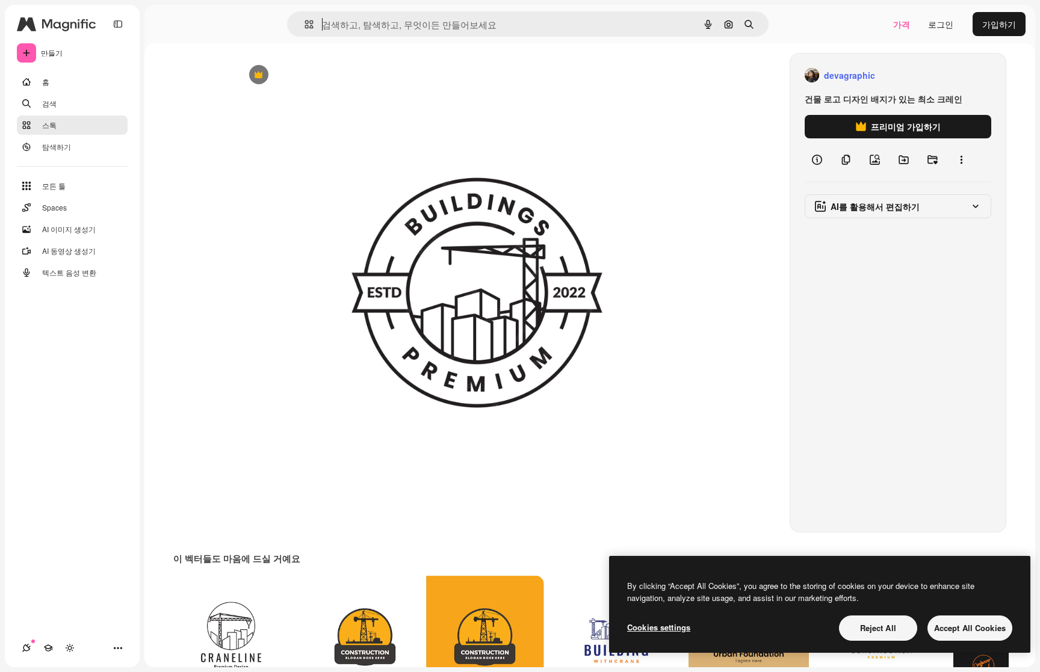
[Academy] (48, 648)
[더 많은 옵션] (961, 160)
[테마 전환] (69, 648)
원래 (306, 75)
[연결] (26, 648)
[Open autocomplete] (304, 24)
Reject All (878, 627)
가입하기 (999, 24)
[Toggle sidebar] (118, 24)
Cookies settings (658, 627)
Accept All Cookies (970, 627)
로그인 (940, 24)
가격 (901, 24)
